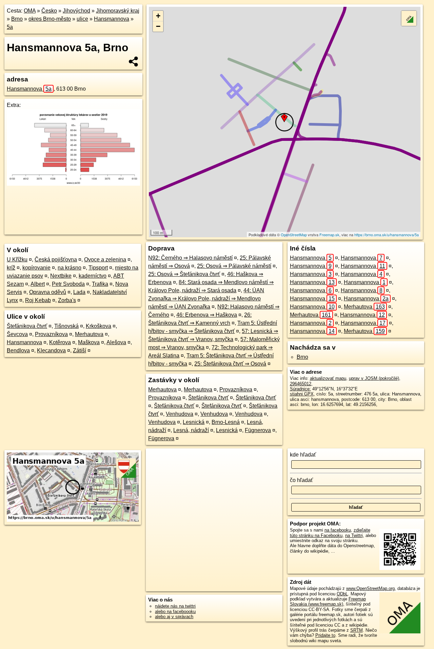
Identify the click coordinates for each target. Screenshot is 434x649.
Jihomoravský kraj (117, 11)
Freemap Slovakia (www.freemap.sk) (328, 601)
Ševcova (17, 334)
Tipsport (98, 268)
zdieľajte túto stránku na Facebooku (330, 532)
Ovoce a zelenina (105, 259)
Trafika (100, 284)
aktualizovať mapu (328, 378)
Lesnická (193, 422)
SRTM (356, 630)
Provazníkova (51, 334)
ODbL (342, 593)
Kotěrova (60, 342)
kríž (11, 268)
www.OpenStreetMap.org (370, 588)
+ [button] (158, 16)
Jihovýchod (76, 11)
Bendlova (18, 350)
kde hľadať (303, 455)
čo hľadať (301, 480)
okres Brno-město (49, 19)
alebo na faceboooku (175, 611)
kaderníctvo (92, 276)
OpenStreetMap (294, 234)
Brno (17, 19)
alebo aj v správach (174, 616)
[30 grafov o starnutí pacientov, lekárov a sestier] (73, 184)
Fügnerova (258, 430)
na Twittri (354, 535)
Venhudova (179, 414)
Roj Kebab (38, 300)
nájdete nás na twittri (175, 606)
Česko (49, 11)
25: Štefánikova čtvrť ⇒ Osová (230, 364)
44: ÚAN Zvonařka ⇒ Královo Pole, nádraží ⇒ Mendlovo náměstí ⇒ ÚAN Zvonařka (206, 299)
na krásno (69, 268)
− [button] (158, 26)
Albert (38, 284)
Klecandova (51, 350)
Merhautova (89, 334)
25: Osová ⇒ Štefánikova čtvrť (184, 274)
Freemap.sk (329, 234)
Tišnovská (66, 326)
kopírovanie (36, 268)
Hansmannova (111, 19)
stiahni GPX (302, 393)
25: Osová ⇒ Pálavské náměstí (234, 266)
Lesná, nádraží (191, 430)
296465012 (300, 383)
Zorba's (67, 300)
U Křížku (17, 259)
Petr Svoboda (68, 284)
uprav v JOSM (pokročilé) (374, 378)
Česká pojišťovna (56, 259)
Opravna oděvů (47, 292)
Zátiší (79, 350)
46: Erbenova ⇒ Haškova (206, 315)
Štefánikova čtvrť (27, 326)
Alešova (116, 342)
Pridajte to (325, 635)
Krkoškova (98, 326)
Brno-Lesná (226, 422)
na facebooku (337, 530)
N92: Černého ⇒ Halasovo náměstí (190, 258)
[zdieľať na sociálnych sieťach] (134, 61)
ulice (82, 19)
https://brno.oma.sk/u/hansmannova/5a (386, 234)
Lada (79, 292)
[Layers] (408, 18)
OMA (30, 11)
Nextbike (61, 276)
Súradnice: (300, 388)
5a (10, 27)
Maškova (89, 342)
